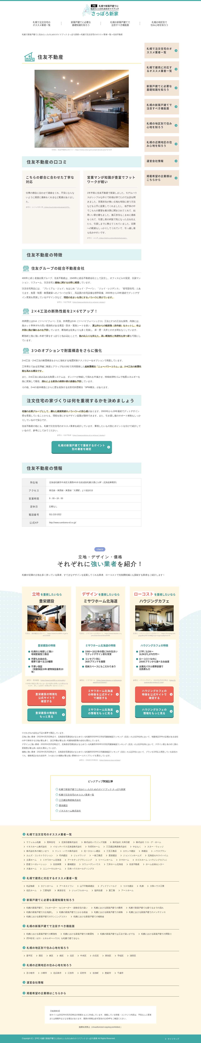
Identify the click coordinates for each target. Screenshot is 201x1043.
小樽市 (44, 973)
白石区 (96, 955)
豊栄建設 (63, 805)
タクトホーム (47, 886)
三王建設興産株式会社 (70, 800)
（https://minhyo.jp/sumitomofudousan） (113, 238)
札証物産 (30, 886)
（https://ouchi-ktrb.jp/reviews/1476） (56, 207)
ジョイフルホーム (80, 890)
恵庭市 (108, 973)
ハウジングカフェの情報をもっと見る (154, 711)
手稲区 (120, 955)
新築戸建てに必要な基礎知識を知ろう (81, 23)
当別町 (95, 973)
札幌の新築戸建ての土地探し (39, 912)
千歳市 (120, 973)
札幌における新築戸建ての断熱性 (41, 934)
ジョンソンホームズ (132, 855)
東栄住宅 (61, 890)
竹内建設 (63, 855)
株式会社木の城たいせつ (37, 851)
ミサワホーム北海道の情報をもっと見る (100, 711)
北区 (72, 955)
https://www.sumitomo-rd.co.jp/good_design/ (89, 302)
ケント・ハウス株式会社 (66, 851)
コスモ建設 (128, 886)
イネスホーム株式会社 (70, 811)
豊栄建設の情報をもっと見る (46, 714)
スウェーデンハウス (91, 864)
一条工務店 (97, 855)
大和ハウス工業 (157, 886)
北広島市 (57, 973)
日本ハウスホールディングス (81, 868)
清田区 (133, 955)
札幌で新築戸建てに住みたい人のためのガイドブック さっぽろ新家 (92, 789)
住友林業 (57, 864)
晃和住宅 (51, 842)
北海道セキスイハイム (158, 855)
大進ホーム (31, 868)
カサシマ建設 (129, 851)
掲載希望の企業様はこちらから (159, 177)
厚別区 (108, 955)
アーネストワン (66, 886)
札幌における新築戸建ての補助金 (88, 916)
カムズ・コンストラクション (39, 855)
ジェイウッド (80, 855)
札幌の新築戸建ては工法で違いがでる (117, 934)
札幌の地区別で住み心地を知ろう (159, 23)
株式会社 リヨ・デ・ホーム (148, 842)
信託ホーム (31, 890)
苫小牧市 (30, 973)
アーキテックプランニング (80, 860)
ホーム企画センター (155, 864)
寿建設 (144, 851)
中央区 (83, 955)
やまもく (137, 846)
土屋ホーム (31, 860)
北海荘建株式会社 (69, 842)
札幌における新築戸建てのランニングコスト (46, 916)
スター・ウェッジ (155, 846)
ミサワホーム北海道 (52, 860)
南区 (62, 955)
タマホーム (124, 860)
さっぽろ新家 (105, 10)
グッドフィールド (108, 886)
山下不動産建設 (87, 886)
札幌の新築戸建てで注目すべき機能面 (120, 23)
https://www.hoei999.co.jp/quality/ (53, 680)
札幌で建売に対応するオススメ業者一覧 (159, 69)
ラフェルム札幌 (33, 842)
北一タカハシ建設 (92, 851)
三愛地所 (47, 890)
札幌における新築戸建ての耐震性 (78, 934)
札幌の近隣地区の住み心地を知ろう (159, 143)
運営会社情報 (155, 161)
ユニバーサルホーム (52, 868)
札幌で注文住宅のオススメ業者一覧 (41, 23)
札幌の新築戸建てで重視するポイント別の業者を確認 (81, 447)
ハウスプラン (160, 851)
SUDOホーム (94, 846)
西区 (41, 955)
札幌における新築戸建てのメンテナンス (147, 912)
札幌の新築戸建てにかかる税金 (73, 912)
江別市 (71, 973)
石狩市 (83, 973)
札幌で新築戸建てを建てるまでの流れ (146, 908)
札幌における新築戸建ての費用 (108, 908)
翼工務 (112, 890)
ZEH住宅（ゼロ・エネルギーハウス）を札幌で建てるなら (52, 938)
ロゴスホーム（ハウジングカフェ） (151, 860)
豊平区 (29, 955)
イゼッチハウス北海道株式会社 (67, 846)
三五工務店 (111, 851)
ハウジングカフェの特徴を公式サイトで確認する (154, 694)
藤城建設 (72, 864)
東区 (51, 955)
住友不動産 (134, 864)
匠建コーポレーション (36, 864)
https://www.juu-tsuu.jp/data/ (110, 760)
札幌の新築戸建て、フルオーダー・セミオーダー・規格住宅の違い (57, 908)
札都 (142, 886)
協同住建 (98, 890)
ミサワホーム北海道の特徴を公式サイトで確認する (100, 694)
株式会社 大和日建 (121, 842)
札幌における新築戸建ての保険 (108, 912)
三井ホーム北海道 (115, 864)
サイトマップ (173, 1039)
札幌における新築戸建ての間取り (156, 934)
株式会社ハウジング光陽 (95, 842)
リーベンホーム (105, 860)
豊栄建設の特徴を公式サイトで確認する (46, 697)
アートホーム (127, 890)
